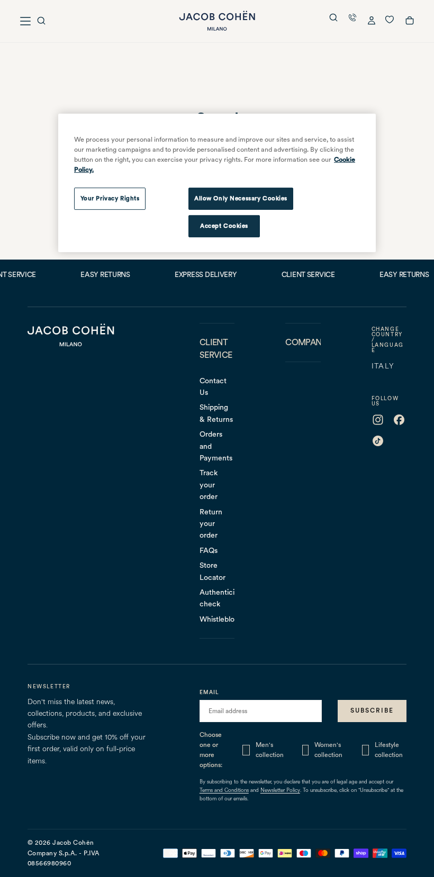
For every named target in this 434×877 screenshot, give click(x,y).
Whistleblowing (217, 619)
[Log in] (371, 22)
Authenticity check (217, 598)
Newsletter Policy (280, 790)
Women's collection (328, 750)
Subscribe (372, 710)
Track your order (209, 484)
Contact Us (213, 386)
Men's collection (270, 750)
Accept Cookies (224, 225)
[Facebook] (399, 419)
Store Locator (212, 571)
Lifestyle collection (389, 750)
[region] (217, 183)
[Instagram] (378, 419)
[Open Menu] (25, 21)
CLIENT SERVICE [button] (216, 348)
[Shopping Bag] (409, 22)
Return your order (211, 523)
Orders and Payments (216, 446)
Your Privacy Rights (110, 198)
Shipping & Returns (216, 413)
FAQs (209, 550)
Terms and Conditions (224, 790)
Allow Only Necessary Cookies (240, 198)
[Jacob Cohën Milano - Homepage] (217, 21)
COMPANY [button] (302, 342)
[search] (333, 18)
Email (209, 692)
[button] (41, 22)
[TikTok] (378, 441)
